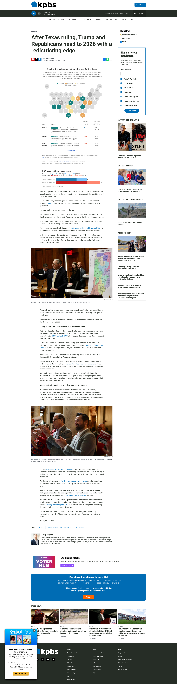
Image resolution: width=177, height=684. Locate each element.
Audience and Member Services (101, 653)
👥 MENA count (125, 42)
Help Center (96, 673)
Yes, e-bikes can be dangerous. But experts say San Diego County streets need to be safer (131, 258)
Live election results (70, 557)
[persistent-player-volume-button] (39, 13)
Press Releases (71, 669)
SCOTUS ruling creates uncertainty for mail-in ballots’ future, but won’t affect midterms (45, 632)
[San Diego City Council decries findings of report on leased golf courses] (74, 616)
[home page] (43, 4)
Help (132, 19)
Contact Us (96, 659)
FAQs (94, 663)
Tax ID (120, 666)
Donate (88, 597)
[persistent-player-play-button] (33, 13)
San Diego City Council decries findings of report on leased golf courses (73, 631)
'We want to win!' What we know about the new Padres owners (129, 286)
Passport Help (97, 669)
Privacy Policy (71, 673)
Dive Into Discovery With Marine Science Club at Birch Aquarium (130, 190)
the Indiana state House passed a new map (79, 364)
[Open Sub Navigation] (47, 19)
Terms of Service (71, 679)
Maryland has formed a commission (73, 481)
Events (123, 19)
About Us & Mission (72, 653)
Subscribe (131, 111)
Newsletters (70, 656)
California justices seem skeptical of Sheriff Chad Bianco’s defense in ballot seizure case (100, 632)
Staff (68, 676)
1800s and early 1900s (60, 336)
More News (36, 606)
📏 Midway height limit (128, 35)
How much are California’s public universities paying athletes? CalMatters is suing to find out (131, 632)
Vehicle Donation (123, 669)
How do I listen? (97, 666)
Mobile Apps (70, 666)
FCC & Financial (71, 663)
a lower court (50, 203)
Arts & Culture (73, 19)
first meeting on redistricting (75, 495)
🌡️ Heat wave (125, 38)
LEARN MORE (20, 673)
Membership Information (125, 659)
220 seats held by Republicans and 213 (85, 228)
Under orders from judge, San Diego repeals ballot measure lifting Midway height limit (131, 277)
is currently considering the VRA (55, 505)
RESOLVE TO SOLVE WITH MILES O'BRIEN (130, 224)
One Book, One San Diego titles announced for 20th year (129, 157)
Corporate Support (123, 653)
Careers (69, 659)
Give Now (140, 5)
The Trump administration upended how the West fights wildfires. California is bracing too (131, 296)
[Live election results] (44, 562)
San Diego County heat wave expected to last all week (128, 268)
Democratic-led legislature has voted (59, 469)
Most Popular (124, 233)
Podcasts (98, 19)
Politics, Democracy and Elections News (59, 527)
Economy (120, 626)
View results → (67, 565)
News (43, 19)
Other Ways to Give (123, 663)
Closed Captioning (98, 656)
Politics (34, 31)
